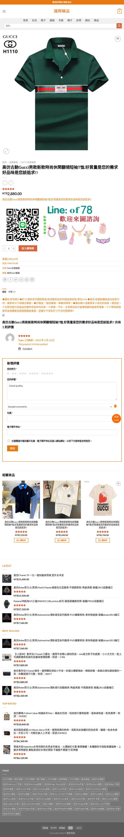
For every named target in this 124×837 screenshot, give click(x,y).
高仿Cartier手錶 (23, 789)
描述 (4, 291)
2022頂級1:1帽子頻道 (35, 779)
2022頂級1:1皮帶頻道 (57, 779)
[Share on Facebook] (10, 279)
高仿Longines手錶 (11, 804)
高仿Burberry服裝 (94, 784)
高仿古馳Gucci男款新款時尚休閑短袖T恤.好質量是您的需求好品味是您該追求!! (102, 525)
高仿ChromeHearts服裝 (96, 789)
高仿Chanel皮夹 (76, 789)
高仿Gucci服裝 (13, 273)
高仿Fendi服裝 (81, 794)
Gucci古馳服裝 (28, 162)
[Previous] (2, 514)
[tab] (4, 292)
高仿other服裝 (9, 808)
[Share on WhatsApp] (5, 279)
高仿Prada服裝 (97, 808)
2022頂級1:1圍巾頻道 (13, 779)
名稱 (10, 413)
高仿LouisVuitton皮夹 (30, 804)
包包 (34, 20)
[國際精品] (62, 11)
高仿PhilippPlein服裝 (63, 808)
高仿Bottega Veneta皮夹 (55, 784)
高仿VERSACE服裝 (11, 813)
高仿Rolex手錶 (113, 808)
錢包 (87, 20)
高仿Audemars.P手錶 (12, 784)
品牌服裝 (13, 162)
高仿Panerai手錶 (44, 808)
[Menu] (4, 11)
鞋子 (43, 20)
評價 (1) (12, 291)
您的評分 (12, 369)
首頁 (25, 20)
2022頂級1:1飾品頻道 (79, 779)
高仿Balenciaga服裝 (33, 784)
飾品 (96, 20)
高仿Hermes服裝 (43, 799)
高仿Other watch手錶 (99, 804)
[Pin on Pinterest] (26, 279)
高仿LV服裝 (48, 804)
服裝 (52, 20)
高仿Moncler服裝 (63, 804)
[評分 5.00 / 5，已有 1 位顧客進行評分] (62, 189)
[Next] (121, 514)
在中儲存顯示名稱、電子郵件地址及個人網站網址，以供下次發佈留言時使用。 (52, 441)
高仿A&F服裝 (98, 779)
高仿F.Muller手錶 (40, 794)
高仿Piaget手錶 (81, 808)
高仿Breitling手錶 (76, 784)
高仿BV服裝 (8, 789)
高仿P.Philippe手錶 (26, 808)
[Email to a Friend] (21, 279)
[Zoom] (6, 151)
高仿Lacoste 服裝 (109, 799)
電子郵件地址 (14, 427)
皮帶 (78, 20)
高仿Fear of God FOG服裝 (61, 794)
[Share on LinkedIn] (32, 279)
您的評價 (12, 379)
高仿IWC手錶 (94, 799)
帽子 (69, 20)
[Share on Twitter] (15, 279)
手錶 (61, 20)
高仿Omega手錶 (80, 804)
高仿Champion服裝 (41, 789)
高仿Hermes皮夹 (61, 799)
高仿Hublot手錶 (78, 799)
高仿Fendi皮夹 (97, 794)
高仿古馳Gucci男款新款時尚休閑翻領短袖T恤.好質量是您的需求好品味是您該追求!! (21, 525)
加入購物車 (28, 248)
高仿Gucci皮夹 (9, 799)
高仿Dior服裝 (24, 794)
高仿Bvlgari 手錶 (112, 784)
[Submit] (119, 25)
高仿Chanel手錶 (59, 789)
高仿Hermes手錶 (26, 799)
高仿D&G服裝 (9, 794)
